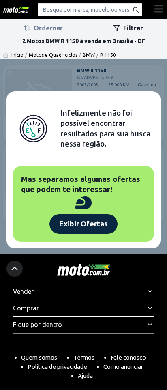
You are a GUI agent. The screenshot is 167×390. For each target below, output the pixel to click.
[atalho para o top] (14, 269)
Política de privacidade (57, 366)
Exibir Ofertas (83, 224)
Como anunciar (123, 366)
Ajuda (85, 375)
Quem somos (39, 357)
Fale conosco (128, 357)
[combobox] (90, 9)
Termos (83, 357)
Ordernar (48, 28)
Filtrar (133, 28)
